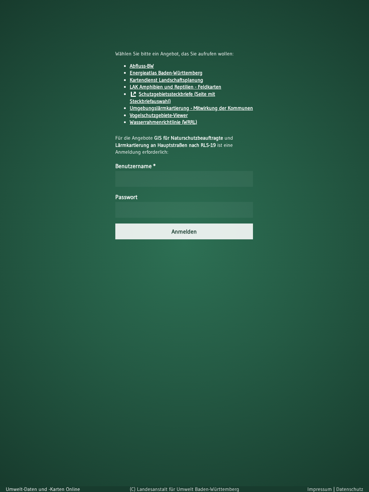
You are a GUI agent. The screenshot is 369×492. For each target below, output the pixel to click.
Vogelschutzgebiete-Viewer (159, 115)
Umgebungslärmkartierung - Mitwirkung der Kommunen (191, 108)
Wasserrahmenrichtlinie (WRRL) (163, 122)
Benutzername (135, 166)
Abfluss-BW (142, 66)
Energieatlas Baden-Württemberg (166, 72)
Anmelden (184, 231)
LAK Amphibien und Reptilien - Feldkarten (175, 86)
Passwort (126, 196)
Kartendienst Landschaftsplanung (166, 80)
